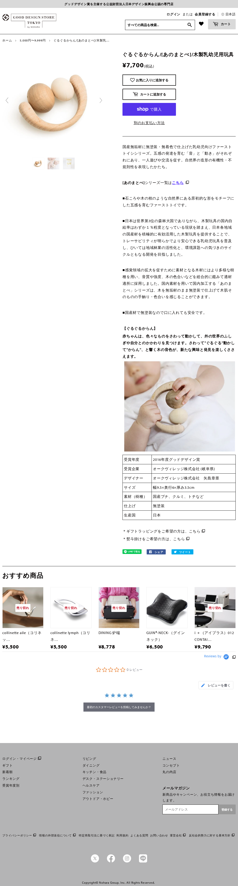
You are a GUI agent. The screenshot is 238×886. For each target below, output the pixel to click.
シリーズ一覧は (153, 182)
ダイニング (91, 765)
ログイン (173, 14)
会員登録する (205, 14)
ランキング (11, 779)
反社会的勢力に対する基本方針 (210, 835)
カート (225, 24)
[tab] (215, 685)
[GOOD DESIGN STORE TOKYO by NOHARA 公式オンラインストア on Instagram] (127, 861)
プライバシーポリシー (17, 835)
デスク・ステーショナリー (103, 779)
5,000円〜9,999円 (33, 40)
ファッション (93, 792)
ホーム (7, 40)
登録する (227, 809)
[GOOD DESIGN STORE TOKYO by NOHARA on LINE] (143, 861)
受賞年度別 (11, 785)
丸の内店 (169, 772)
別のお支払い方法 (149, 122)
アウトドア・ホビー (98, 799)
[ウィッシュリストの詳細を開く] (201, 23)
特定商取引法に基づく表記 (97, 835)
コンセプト (171, 765)
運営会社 (176, 835)
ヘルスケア (91, 785)
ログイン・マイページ (19, 759)
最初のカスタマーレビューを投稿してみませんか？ (119, 707)
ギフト (7, 765)
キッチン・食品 (95, 772)
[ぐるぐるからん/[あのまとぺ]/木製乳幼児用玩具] (38, 163)
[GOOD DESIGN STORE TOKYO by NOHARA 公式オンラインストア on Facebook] (111, 861)
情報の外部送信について (55, 835)
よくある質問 (139, 835)
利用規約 (122, 835)
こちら (195, 531)
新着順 (7, 772)
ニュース (169, 759)
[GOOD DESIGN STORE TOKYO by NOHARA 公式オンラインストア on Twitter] (95, 861)
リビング (89, 759)
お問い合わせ (159, 835)
